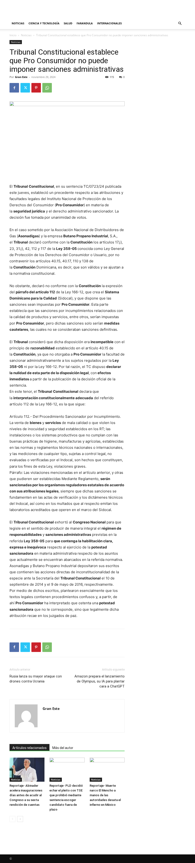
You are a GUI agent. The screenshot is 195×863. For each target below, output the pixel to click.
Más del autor (62, 748)
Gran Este (21, 77)
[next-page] (20, 819)
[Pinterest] (36, 88)
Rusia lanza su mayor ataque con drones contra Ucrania (36, 678)
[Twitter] (25, 88)
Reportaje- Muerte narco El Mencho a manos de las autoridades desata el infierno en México (105, 795)
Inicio (13, 35)
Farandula (85, 23)
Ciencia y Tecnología (44, 23)
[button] (179, 23)
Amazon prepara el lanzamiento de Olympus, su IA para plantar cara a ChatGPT (99, 681)
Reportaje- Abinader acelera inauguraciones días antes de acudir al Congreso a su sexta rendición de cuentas (26, 795)
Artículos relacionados (29, 748)
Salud (68, 23)
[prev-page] (12, 819)
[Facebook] (14, 88)
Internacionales (109, 23)
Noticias (18, 23)
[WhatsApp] (47, 88)
